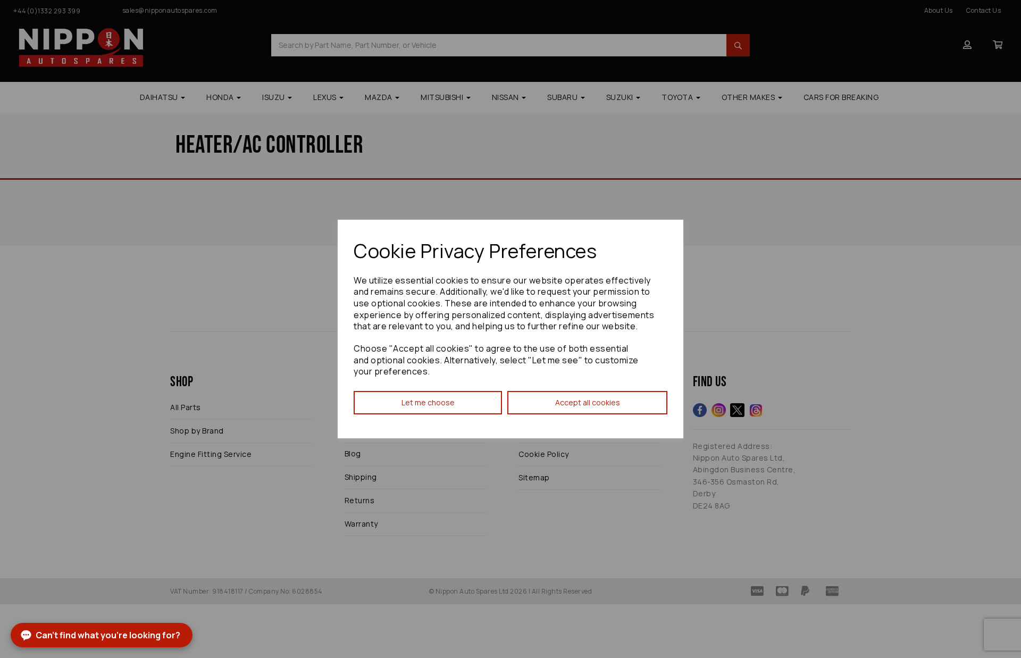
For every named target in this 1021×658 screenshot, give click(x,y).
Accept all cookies (587, 402)
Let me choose (428, 402)
